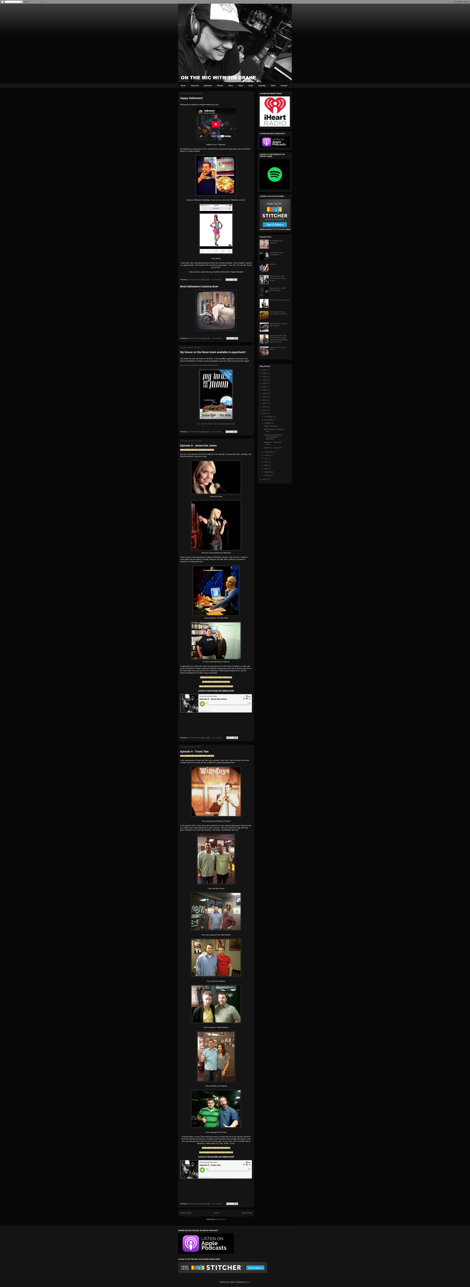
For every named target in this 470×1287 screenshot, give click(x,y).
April (266, 468)
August (267, 455)
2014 (264, 410)
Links (250, 86)
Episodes (208, 86)
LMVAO (273, 264)
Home (183, 86)
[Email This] (227, 279)
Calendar (262, 86)
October (267, 423)
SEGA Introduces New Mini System (278, 325)
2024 (264, 377)
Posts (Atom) (221, 1219)
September (269, 452)
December (268, 416)
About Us (195, 86)
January (267, 475)
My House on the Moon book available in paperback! (213, 352)
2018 (264, 397)
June (266, 462)
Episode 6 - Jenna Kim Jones (198, 445)
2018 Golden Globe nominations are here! (278, 313)
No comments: (217, 280)
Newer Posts (185, 1213)
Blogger (247, 1282)
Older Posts (247, 1213)
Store (273, 86)
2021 (264, 387)
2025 (264, 373)
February (268, 472)
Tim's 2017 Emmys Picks (279, 300)
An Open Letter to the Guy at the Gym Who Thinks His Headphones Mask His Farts (279, 339)
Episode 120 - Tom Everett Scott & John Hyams (278, 278)
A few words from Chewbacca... (276, 254)
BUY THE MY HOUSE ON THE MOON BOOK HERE (199, 365)
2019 (264, 393)
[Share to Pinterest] (236, 279)
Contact (284, 86)
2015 (264, 407)
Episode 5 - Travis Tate (194, 751)
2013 (264, 413)
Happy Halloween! (191, 98)
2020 (264, 390)
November (268, 420)
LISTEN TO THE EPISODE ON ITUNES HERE (197, 450)
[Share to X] (231, 279)
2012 (264, 479)
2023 (264, 380)
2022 (264, 383)
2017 (264, 400)
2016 (264, 403)
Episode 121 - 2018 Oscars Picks (277, 289)
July (266, 458)
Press (230, 86)
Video (240, 86)
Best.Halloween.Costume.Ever (199, 286)
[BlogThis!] (229, 279)
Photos (220, 86)
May (266, 465)
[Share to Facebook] (234, 279)
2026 (264, 370)
